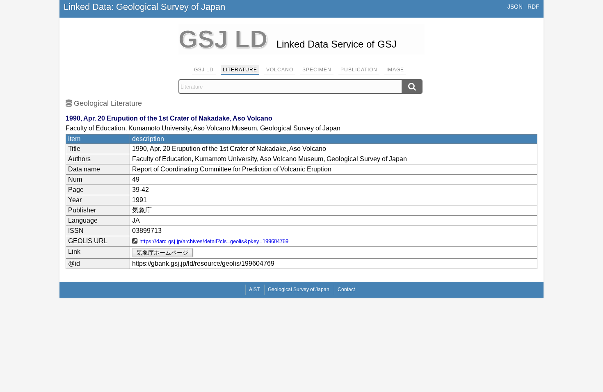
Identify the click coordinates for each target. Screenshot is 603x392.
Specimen (316, 70)
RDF (533, 6)
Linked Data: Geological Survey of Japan (144, 7)
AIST (254, 289)
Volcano (279, 70)
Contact (346, 289)
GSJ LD (204, 70)
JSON (515, 6)
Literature (240, 70)
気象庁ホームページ (162, 252)
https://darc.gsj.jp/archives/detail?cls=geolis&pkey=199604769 (213, 241)
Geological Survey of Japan (298, 289)
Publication (358, 70)
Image (395, 70)
